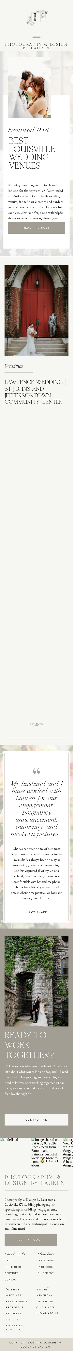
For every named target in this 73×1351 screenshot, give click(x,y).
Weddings (14, 366)
